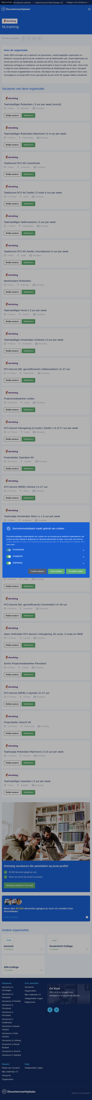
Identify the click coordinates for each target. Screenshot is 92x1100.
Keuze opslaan (56, 571)
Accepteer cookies (76, 571)
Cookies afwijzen (37, 571)
